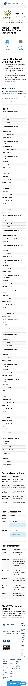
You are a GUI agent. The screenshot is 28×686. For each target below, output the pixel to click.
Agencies (4, 6)
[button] (23, 3)
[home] (11, 3)
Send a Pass (12, 91)
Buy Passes (14, 683)
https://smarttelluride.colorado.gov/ (10, 617)
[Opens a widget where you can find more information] (21, 683)
